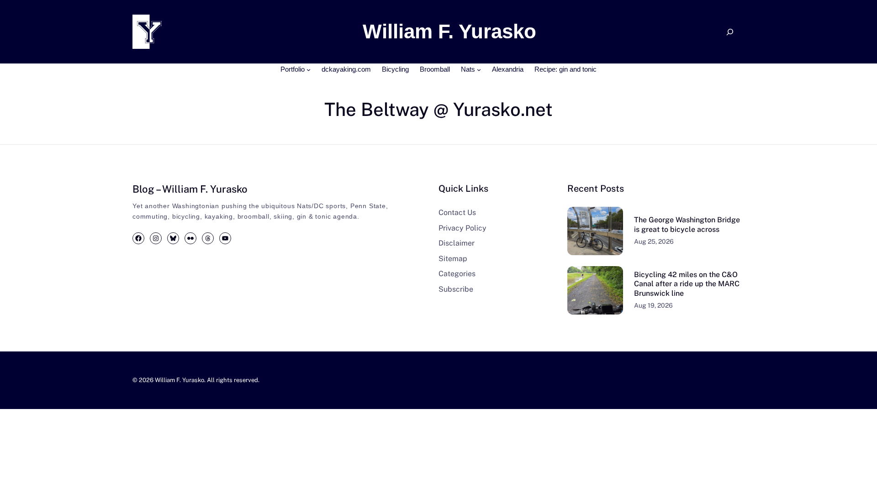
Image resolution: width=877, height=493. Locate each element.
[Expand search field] (730, 32)
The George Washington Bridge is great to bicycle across (687, 224)
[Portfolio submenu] (308, 70)
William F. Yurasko (179, 380)
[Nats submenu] (479, 70)
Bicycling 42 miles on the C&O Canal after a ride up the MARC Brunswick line (687, 284)
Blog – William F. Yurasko (190, 189)
